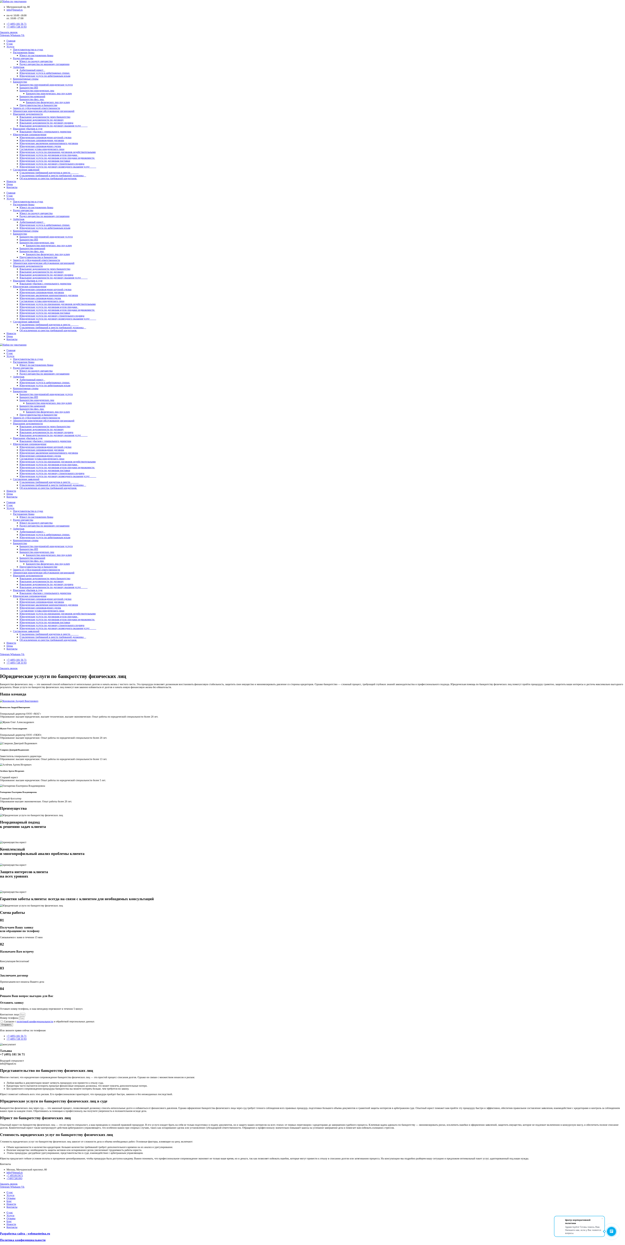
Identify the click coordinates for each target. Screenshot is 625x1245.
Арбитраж (18, 67)
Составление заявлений (26, 169)
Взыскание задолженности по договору (42, 119)
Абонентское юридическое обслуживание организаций (43, 111)
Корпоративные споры (25, 78)
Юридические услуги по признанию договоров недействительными (58, 152)
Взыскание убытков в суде (27, 128)
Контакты (12, 187)
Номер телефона (9, 1018)
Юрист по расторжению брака (36, 55)
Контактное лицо (10, 1014)
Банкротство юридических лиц (37, 90)
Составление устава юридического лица (42, 149)
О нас (10, 43)
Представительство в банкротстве (38, 105)
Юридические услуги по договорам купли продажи (49, 155)
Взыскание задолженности (28, 114)
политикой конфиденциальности (35, 1021)
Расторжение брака (23, 52)
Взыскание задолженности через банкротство (45, 117)
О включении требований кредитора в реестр (49, 172)
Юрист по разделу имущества (36, 61)
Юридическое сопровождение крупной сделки (45, 137)
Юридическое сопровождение (29, 134)
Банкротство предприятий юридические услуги (46, 84)
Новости (11, 181)
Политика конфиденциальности (23, 1240)
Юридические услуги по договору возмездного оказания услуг (58, 166)
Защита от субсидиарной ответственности (36, 108)
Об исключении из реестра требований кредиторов (48, 178)
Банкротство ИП (29, 87)
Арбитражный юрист (32, 70)
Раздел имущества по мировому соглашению (44, 64)
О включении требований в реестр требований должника (53, 175)
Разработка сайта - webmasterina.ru (25, 1233)
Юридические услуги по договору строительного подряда (52, 163)
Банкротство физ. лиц (32, 99)
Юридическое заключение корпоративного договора (49, 143)
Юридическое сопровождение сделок (40, 146)
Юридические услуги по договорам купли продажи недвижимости (57, 158)
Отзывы (11, 1198)
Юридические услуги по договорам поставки (45, 160)
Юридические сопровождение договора (42, 140)
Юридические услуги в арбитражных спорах (45, 73)
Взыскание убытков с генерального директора (45, 131)
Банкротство (20, 81)
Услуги (10, 46)
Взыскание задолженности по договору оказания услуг (54, 125)
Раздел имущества (23, 58)
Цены (10, 184)
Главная (11, 40)
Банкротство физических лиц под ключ (48, 102)
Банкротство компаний (32, 96)
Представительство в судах (28, 49)
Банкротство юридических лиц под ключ (49, 93)
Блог (9, 1201)
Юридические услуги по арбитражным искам (45, 76)
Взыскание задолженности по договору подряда (46, 122)
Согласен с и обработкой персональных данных (49, 1021)
